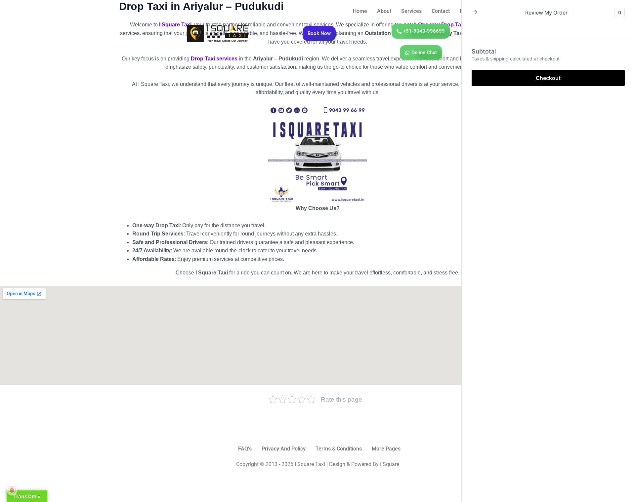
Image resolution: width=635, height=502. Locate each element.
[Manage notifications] (12, 490)
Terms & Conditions (339, 449)
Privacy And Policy (284, 449)
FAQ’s (245, 449)
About (384, 11)
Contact (441, 11)
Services (411, 11)
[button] (475, 12)
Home (360, 11)
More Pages (386, 449)
